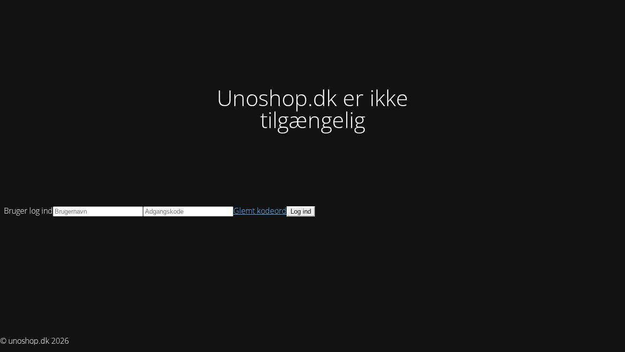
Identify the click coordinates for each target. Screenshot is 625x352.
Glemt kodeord (260, 210)
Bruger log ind (28, 210)
